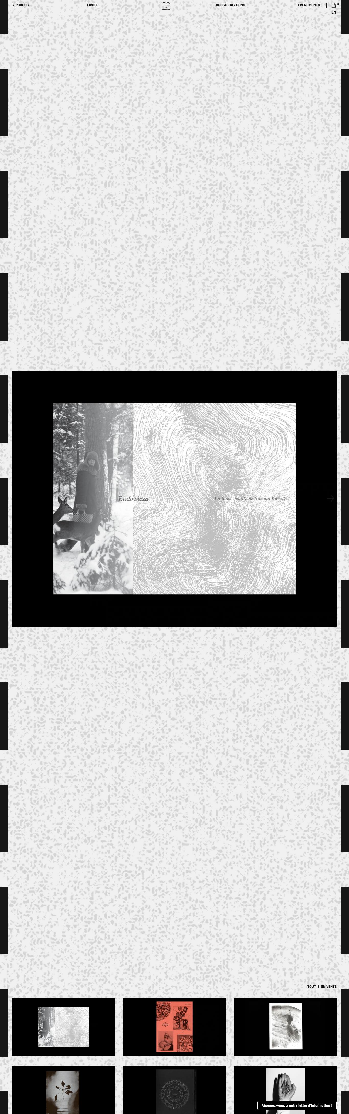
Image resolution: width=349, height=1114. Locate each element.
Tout (311, 986)
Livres (92, 5)
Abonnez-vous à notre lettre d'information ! (297, 1105)
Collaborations (230, 5)
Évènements (309, 5)
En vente (329, 986)
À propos (20, 5)
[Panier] (334, 5)
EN (334, 12)
